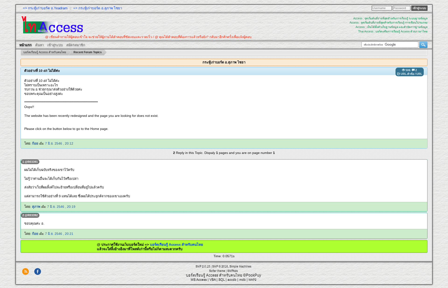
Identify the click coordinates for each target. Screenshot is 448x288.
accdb (232, 279)
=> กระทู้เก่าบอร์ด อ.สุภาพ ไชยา (97, 8)
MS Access (199, 279)
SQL (221, 279)
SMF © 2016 (220, 266)
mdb (242, 279)
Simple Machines (240, 266)
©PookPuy (252, 275)
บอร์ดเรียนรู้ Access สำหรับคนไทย (166, 244)
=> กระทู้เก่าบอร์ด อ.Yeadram (45, 8)
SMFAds (232, 270)
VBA (213, 279)
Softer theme (217, 270)
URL (419, 74)
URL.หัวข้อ (407, 74)
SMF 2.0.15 (203, 266)
